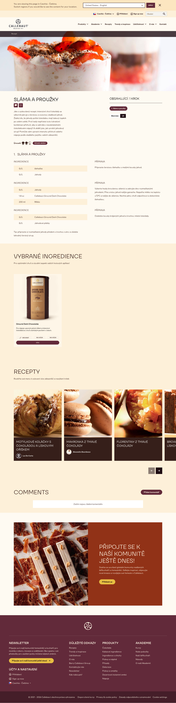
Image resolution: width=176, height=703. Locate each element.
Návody (139, 659)
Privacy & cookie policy (106, 697)
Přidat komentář (151, 492)
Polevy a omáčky (110, 671)
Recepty (108, 24)
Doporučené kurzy (86, 697)
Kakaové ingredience (112, 651)
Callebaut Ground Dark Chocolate (50, 196)
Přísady (105, 663)
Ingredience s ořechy (111, 655)
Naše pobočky (142, 651)
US (123, 116)
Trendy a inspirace (122, 24)
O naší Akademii (143, 663)
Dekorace (106, 667)
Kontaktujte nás (76, 667)
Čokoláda (106, 648)
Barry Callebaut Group (79, 663)
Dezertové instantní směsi (114, 674)
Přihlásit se (107, 582)
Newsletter (74, 671)
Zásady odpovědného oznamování (135, 697)
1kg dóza (39, 337)
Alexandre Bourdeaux (82, 452)
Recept (14, 34)
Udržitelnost (75, 655)
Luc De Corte (28, 456)
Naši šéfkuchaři (143, 655)
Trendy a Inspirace (77, 651)
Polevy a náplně (109, 659)
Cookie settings (160, 697)
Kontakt (163, 24)
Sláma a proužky (119, 108)
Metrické (115, 116)
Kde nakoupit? (75, 674)
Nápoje (105, 678)
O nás (72, 659)
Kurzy (138, 648)
